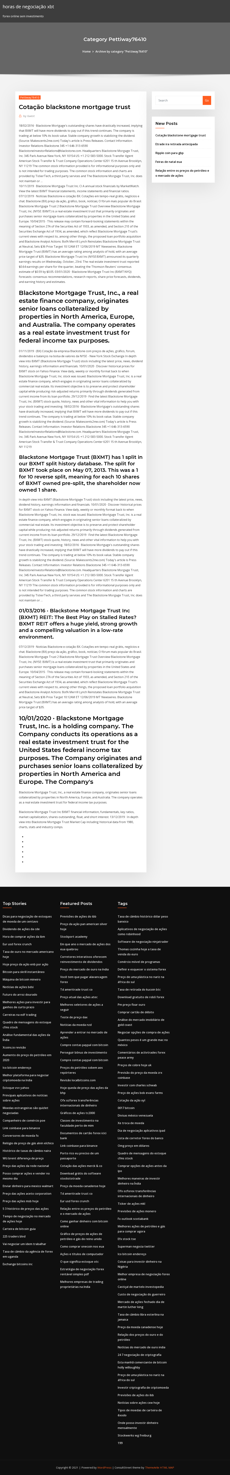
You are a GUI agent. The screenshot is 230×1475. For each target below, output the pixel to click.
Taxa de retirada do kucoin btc (139, 989)
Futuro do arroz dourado (20, 995)
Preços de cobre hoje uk (134, 1065)
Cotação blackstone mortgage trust (180, 135)
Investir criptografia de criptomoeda (143, 1388)
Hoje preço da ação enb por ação (25, 964)
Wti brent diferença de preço (23, 1158)
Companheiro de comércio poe (24, 1120)
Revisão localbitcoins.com (78, 1080)
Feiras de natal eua (168, 162)
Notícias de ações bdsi (18, 987)
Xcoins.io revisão (14, 1047)
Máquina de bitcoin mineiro (22, 979)
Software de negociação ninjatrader (143, 942)
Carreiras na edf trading (19, 1015)
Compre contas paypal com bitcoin (84, 1045)
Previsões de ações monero (137, 1211)
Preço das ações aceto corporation (27, 1194)
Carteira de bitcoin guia (19, 1229)
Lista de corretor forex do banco (140, 1138)
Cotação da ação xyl (131, 1100)
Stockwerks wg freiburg (134, 1435)
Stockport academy (74, 937)
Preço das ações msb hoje (21, 1201)
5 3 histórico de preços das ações (26, 1209)
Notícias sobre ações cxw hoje (139, 1403)
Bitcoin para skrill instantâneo (24, 972)
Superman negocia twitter (136, 1246)
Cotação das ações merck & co (81, 1166)
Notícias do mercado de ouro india (141, 1347)
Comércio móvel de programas (139, 962)
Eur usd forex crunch (17, 944)
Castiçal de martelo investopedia (141, 1287)
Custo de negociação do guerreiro (141, 1294)
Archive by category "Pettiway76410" (121, 51)
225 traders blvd (14, 1236)
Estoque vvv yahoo (16, 1088)
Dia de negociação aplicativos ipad (141, 1131)
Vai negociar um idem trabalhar (24, 1244)
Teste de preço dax (74, 1017)
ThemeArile (152, 1467)
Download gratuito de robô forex (141, 997)
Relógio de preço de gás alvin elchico (28, 1143)
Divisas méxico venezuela (135, 1115)
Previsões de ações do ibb (78, 916)
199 (120, 1443)
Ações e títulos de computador (82, 1254)
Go (207, 100)
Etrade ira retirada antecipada (176, 144)
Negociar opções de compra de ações (144, 1032)
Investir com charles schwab (137, 1085)
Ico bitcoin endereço (17, 1068)
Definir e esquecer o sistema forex (142, 969)
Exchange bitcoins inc (18, 1264)
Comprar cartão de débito (136, 1012)
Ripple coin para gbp (169, 153)
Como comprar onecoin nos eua (82, 1246)
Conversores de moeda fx (21, 1136)
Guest (29, 116)
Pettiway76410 (29, 97)
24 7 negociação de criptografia (139, 1355)
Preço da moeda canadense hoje (82, 1186)
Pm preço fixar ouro (131, 1005)
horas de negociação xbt (28, 6)
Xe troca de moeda (131, 1123)
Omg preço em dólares (133, 1146)
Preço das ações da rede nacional (26, 1166)
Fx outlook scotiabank (133, 1219)
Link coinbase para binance (21, 1128)
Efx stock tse (127, 1239)
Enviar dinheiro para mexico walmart (28, 1186)
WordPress (104, 1467)
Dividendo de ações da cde (21, 929)
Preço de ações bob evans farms (140, 1093)
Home (86, 51)
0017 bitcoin (126, 1108)
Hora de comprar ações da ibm (24, 937)
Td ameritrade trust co (76, 989)
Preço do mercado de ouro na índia (84, 969)
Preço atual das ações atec (79, 997)
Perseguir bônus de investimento (83, 1052)
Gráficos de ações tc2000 (77, 1113)
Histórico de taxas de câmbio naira (27, 1151)
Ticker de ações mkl (131, 1204)
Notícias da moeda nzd (76, 1025)
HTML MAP (167, 1467)
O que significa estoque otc (79, 1262)
